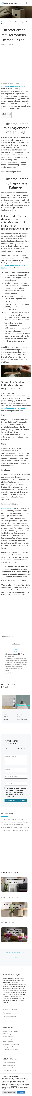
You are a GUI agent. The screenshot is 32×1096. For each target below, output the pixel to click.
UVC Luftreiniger (7, 1034)
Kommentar (10, 757)
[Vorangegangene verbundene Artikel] (25, 690)
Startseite (4, 22)
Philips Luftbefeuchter (9, 1065)
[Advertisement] (16, 64)
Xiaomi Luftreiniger (8, 1036)
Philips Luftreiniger (8, 1041)
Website (8, 783)
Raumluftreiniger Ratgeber (10, 1031)
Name (7, 770)
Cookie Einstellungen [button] (9, 1092)
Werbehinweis (7, 1006)
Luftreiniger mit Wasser (9, 1047)
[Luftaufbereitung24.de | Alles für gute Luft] (9, 3)
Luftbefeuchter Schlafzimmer (11, 1073)
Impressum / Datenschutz (10, 1009)
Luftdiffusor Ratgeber (9, 1062)
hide (8, 114)
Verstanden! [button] (21, 1092)
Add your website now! (9, 1016)
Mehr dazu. (14, 1086)
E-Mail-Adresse (12, 776)
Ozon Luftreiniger (8, 1039)
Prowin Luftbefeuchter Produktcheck (22, 717)
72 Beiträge (9, 672)
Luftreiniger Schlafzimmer (10, 1049)
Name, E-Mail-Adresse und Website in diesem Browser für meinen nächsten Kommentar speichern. (15, 792)
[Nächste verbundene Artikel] (29, 690)
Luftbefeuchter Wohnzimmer (11, 1068)
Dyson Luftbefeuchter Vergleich (8, 717)
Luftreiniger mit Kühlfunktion (11, 1044)
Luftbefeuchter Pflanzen (10, 1070)
